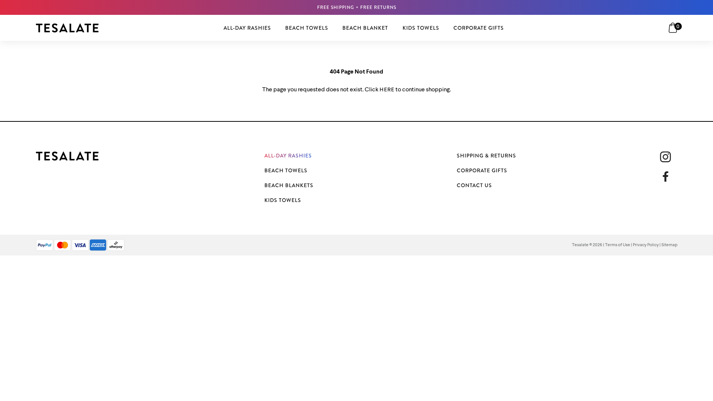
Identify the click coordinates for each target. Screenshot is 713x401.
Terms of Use (617, 245)
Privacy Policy (646, 245)
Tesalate (580, 245)
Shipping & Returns (486, 155)
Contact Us (474, 185)
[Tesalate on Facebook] (668, 176)
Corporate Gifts (482, 170)
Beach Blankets (288, 185)
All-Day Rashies (288, 155)
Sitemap (669, 245)
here (387, 89)
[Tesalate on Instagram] (665, 156)
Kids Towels (282, 200)
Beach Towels (285, 170)
